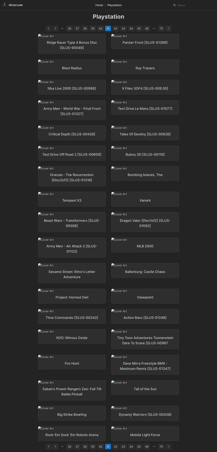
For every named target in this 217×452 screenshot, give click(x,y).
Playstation (114, 5)
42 (115, 28)
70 (161, 28)
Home (99, 5)
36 (69, 28)
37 (77, 28)
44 (131, 28)
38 (85, 28)
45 (139, 28)
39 (92, 28)
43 (123, 28)
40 (100, 28)
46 (147, 28)
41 (108, 28)
